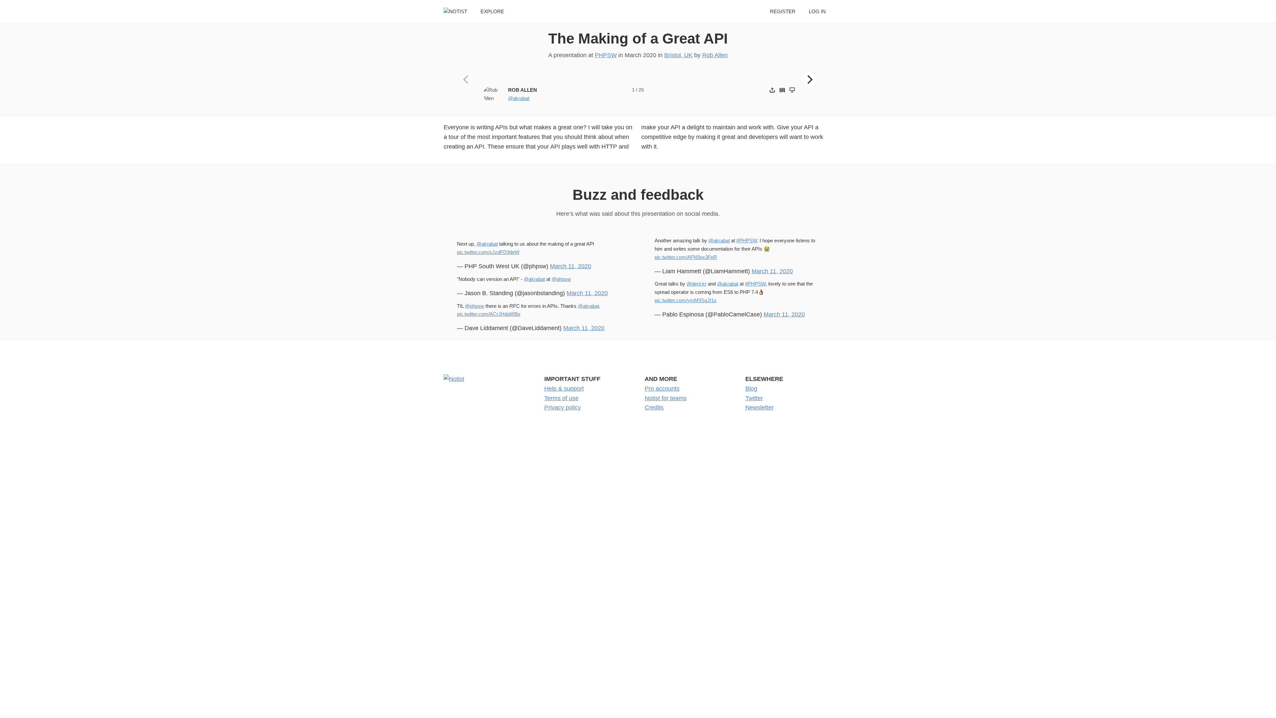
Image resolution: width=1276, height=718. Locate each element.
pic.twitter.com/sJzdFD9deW (488, 252)
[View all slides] (782, 90)
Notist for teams (666, 398)
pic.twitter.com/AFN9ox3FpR (686, 257)
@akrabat (518, 98)
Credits (654, 407)
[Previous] (467, 79)
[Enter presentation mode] (792, 90)
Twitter (754, 398)
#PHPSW (746, 240)
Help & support (564, 388)
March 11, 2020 (570, 266)
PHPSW (606, 55)
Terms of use (561, 398)
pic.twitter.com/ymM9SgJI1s (685, 300)
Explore (492, 11)
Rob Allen (715, 55)
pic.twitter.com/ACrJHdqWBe (488, 314)
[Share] (772, 90)
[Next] (809, 79)
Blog (751, 388)
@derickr (696, 284)
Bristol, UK (678, 55)
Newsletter (759, 407)
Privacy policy (562, 407)
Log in (817, 11)
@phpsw (561, 279)
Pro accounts (662, 388)
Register (783, 11)
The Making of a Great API (638, 38)
